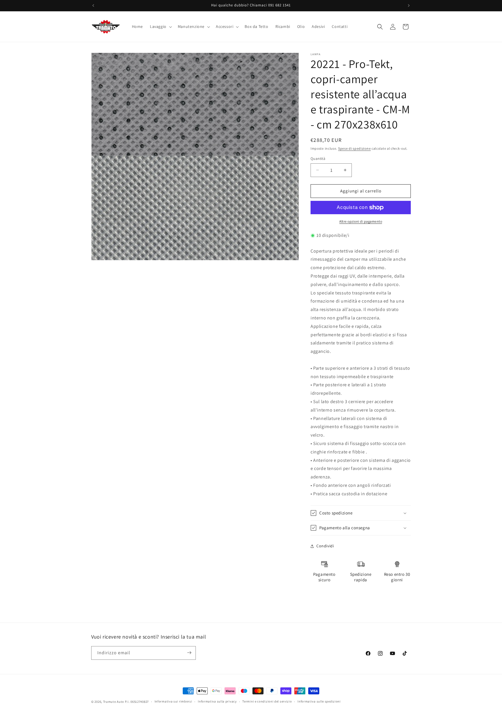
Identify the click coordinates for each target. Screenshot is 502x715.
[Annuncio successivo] (408, 5)
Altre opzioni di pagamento (360, 221)
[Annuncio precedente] (93, 5)
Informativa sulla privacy (217, 702)
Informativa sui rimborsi (173, 702)
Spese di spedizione (354, 148)
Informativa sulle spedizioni (319, 702)
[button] (160, 26)
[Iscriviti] (189, 652)
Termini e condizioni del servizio (267, 702)
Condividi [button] (325, 545)
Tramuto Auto (113, 702)
